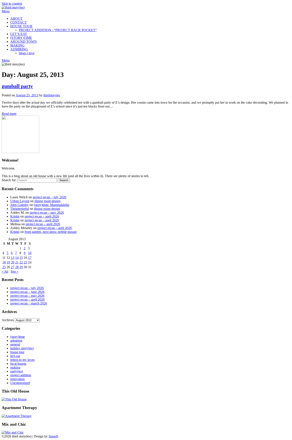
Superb (53, 436)
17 (29, 257)
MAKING (17, 45)
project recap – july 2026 (49, 197)
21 (17, 262)
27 (12, 267)
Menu (6, 11)
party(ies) (16, 371)
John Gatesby (19, 205)
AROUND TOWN (23, 41)
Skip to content (12, 3)
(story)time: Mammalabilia (51, 205)
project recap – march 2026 (28, 303)
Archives (8, 320)
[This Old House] (14, 399)
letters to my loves (22, 360)
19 (8, 262)
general (15, 344)
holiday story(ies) (22, 348)
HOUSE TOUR (21, 26)
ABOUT (16, 18)
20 (12, 262)
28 (17, 267)
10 (29, 253)
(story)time (17, 336)
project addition (20, 375)
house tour (17, 352)
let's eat (15, 356)
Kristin (14, 216)
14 (17, 257)
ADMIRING (19, 49)
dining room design (47, 201)
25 (4, 267)
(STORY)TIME (21, 38)
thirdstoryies (51, 95)
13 (12, 257)
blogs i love (26, 53)
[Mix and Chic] (13, 432)
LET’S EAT (18, 34)
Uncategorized (20, 383)
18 (4, 262)
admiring (16, 340)
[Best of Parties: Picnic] (17, 416)
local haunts (18, 363)
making (15, 367)
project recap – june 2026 (27, 292)
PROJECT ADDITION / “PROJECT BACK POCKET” (58, 30)
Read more (9, 113)
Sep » (14, 271)
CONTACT (18, 22)
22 (21, 262)
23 (25, 262)
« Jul (5, 271)
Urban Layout (19, 201)
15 (21, 257)
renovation (17, 379)
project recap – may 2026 (47, 212)
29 (21, 267)
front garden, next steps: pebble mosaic (51, 232)
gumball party (17, 86)
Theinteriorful (19, 208)
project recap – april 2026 (42, 216)
